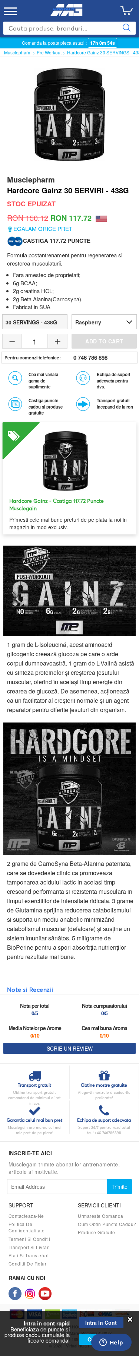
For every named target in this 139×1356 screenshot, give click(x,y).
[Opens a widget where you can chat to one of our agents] (111, 1343)
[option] (69, 476)
